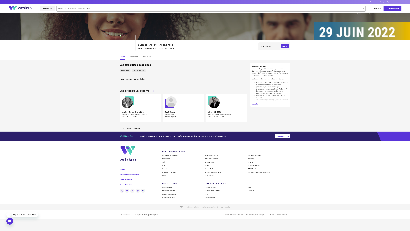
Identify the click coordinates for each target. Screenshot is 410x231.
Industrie (165, 169)
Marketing (251, 158)
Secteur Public (209, 169)
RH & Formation (209, 162)
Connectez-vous (126, 185)
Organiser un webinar (393, 2)
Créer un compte (126, 180)
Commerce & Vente (254, 165)
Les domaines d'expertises (129, 174)
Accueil (122, 129)
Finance (250, 162)
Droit (163, 165)
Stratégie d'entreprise (211, 155)
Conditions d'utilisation (192, 207)
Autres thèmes (209, 176)
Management (166, 158)
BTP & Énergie (252, 169)
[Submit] (363, 8)
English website (225, 207)
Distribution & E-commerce (213, 172)
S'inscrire (377, 9)
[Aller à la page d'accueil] (22, 9)
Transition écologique (254, 155)
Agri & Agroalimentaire (169, 172)
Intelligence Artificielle (211, 158)
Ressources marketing (377, 2)
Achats (207, 165)
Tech (163, 162)
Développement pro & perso (170, 155)
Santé (164, 176)
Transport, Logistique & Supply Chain (259, 172)
